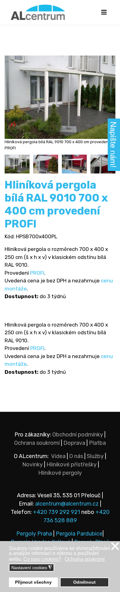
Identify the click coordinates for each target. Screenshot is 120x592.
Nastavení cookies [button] (31, 567)
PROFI (37, 273)
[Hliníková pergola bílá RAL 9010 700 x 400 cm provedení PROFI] (17, 164)
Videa (58, 456)
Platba (97, 443)
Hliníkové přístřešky (71, 464)
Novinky (32, 464)
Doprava (74, 443)
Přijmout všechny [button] (33, 582)
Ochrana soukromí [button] (85, 559)
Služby (95, 456)
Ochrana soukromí (37, 443)
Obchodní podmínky (77, 434)
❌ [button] (115, 546)
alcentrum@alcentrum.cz (67, 503)
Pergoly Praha (34, 533)
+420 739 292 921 (56, 512)
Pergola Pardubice (79, 533)
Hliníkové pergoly (60, 472)
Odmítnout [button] (84, 582)
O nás (76, 456)
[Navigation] (104, 12)
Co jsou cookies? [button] (42, 559)
